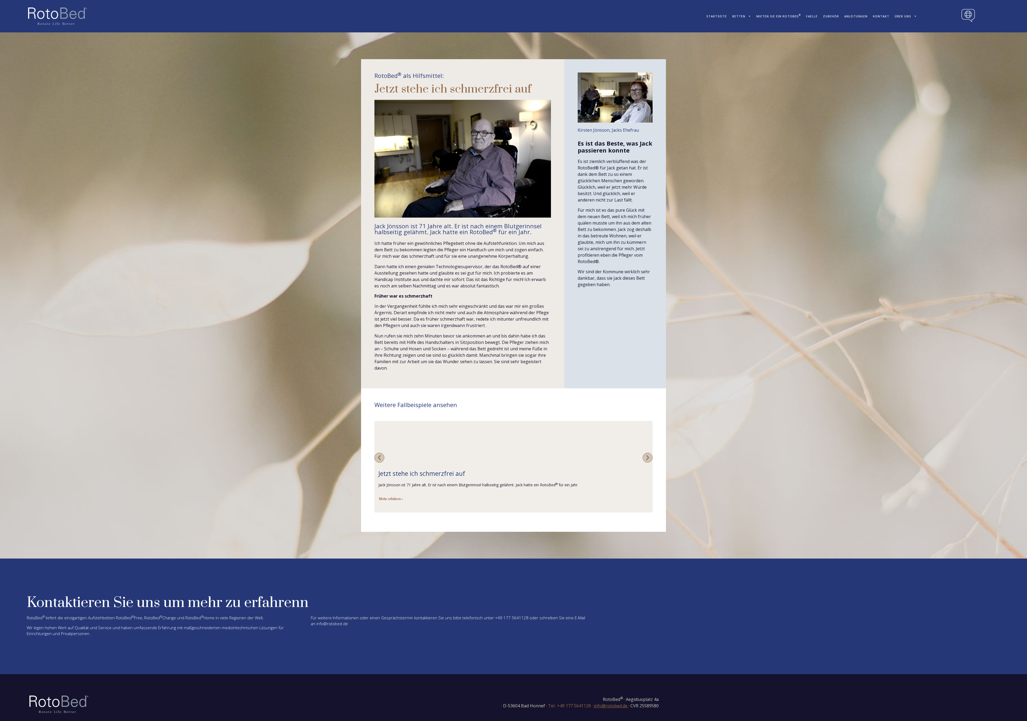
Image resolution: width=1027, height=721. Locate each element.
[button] (379, 457)
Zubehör (831, 16)
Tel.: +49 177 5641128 (569, 706)
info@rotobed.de (332, 623)
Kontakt (881, 16)
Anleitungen (856, 16)
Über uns (903, 16)
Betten (738, 16)
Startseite (716, 16)
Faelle (812, 16)
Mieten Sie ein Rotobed (778, 15)
